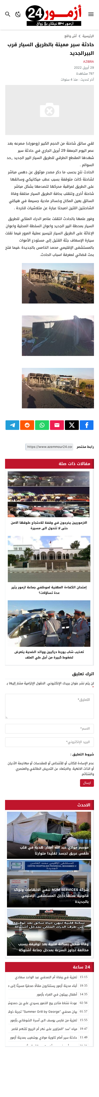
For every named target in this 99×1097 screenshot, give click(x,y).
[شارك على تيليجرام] (12, 425)
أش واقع (70, 36)
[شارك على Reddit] (27, 425)
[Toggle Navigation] (92, 15)
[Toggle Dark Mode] (18, 15)
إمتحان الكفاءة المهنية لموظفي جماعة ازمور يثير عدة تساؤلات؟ (49, 590)
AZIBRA (88, 62)
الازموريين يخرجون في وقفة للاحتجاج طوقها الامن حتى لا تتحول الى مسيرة (49, 525)
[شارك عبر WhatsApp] (42, 425)
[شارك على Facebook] (87, 425)
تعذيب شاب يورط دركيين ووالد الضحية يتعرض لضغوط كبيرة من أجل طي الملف (49, 654)
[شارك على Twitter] (72, 425)
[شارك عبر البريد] (57, 425)
